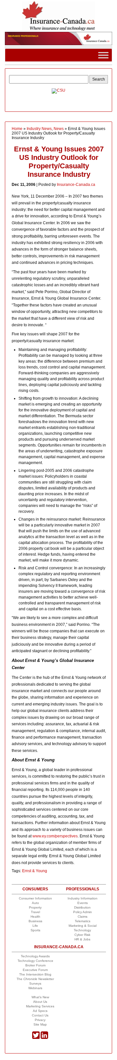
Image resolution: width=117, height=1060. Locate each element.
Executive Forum (35, 970)
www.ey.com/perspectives (55, 836)
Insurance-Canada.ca (76, 184)
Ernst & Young (34, 871)
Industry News (39, 128)
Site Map (40, 1024)
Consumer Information (35, 898)
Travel (35, 912)
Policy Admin (82, 912)
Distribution (82, 907)
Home (17, 128)
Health (35, 916)
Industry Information (83, 898)
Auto (35, 903)
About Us (40, 1001)
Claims (82, 916)
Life (35, 925)
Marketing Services (40, 1006)
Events (82, 903)
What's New (40, 997)
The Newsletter (35, 979)
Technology (82, 930)
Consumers (35, 889)
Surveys (35, 983)
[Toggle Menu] (103, 55)
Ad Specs (40, 1011)
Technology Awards (35, 956)
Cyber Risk (82, 935)
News (59, 128)
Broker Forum (35, 965)
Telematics (82, 921)
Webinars (35, 988)
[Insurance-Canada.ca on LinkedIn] (44, 1038)
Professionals (82, 889)
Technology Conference (35, 961)
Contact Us (40, 1015)
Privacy (40, 1020)
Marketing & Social (83, 925)
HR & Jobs (82, 939)
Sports (35, 930)
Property (35, 907)
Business (35, 921)
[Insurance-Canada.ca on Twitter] (36, 1038)
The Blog (35, 974)
